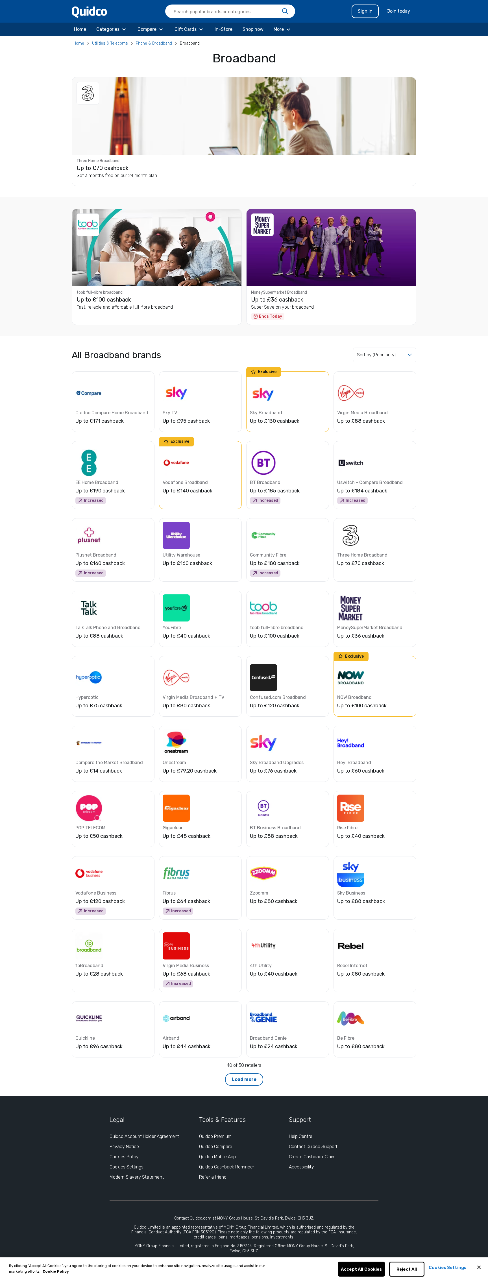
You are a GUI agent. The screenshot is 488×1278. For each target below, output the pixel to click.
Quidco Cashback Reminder (226, 1167)
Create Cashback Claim (312, 1156)
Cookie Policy (56, 1271)
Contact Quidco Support (313, 1146)
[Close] (479, 1267)
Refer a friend (212, 1177)
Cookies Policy (124, 1156)
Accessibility (301, 1167)
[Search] (285, 11)
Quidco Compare (215, 1146)
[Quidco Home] (89, 11)
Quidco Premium (215, 1136)
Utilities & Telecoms (110, 43)
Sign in (365, 11)
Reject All (406, 1269)
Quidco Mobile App (217, 1156)
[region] (244, 1267)
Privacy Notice (124, 1146)
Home (78, 43)
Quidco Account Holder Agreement (144, 1136)
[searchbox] (230, 11)
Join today (398, 11)
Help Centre (300, 1136)
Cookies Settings (126, 1167)
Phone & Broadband (154, 43)
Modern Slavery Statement (137, 1177)
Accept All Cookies (361, 1269)
